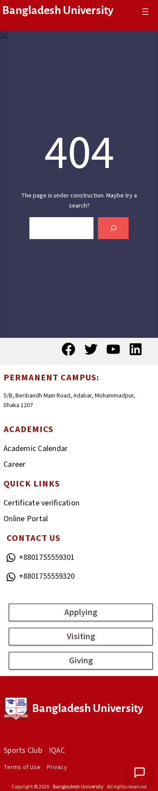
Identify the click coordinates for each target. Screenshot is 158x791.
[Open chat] (139, 772)
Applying (81, 612)
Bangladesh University (58, 10)
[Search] (113, 228)
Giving (81, 661)
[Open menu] (145, 11)
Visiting (81, 636)
